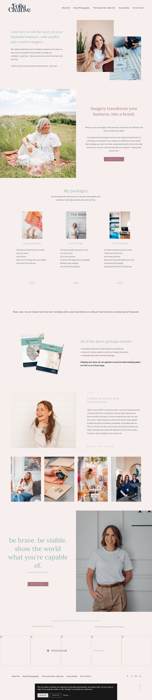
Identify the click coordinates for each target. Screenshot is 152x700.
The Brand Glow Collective (104, 8)
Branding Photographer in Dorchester (109, 627)
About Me (66, 8)
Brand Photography (81, 8)
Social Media (124, 8)
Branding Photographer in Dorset (42, 626)
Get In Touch (138, 8)
